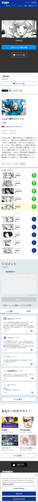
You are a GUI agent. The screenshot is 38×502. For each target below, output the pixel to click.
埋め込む (16, 90)
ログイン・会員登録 (30, 2)
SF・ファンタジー (6, 164)
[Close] (35, 475)
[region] (19, 487)
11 (33, 364)
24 (33, 331)
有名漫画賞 (22, 164)
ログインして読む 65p (19, 47)
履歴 (25, 5)
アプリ (13, 5)
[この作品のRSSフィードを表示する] (21, 91)
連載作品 (30, 5)
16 (33, 350)
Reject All (19, 494)
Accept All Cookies (19, 499)
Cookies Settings (19, 488)
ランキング (20, 5)
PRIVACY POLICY (8, 484)
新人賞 (8, 5)
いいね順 (9, 311)
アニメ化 (15, 164)
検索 (35, 5)
